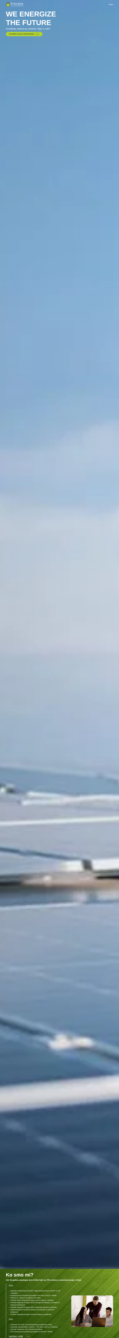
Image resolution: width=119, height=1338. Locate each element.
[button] (92, 1311)
